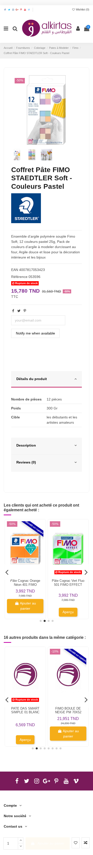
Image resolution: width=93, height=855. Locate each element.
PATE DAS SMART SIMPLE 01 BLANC (25, 710)
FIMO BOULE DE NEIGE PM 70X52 (68, 710)
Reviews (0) (26, 462)
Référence (19, 277)
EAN (14, 270)
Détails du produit (31, 379)
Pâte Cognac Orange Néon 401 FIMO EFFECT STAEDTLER (25, 585)
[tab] (46, 379)
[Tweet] (19, 311)
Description (26, 445)
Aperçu (68, 612)
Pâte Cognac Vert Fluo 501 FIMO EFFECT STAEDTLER (68, 585)
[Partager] (13, 311)
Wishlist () (82, 9)
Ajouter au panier (50, 843)
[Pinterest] (25, 311)
